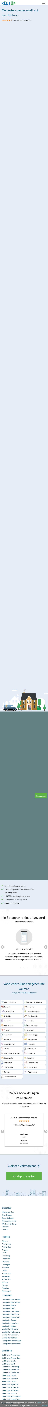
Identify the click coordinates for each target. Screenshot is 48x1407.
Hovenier (30, 1021)
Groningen (6, 1264)
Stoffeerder (31, 1053)
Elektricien (7, 1016)
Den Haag (6, 1256)
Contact (5, 1230)
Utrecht (5, 1285)
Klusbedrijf (30, 1030)
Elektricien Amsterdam (11, 1358)
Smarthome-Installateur (12, 1053)
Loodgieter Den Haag (10, 1311)
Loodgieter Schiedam (10, 1335)
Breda (4, 1253)
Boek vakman (41, 796)
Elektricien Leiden (9, 1381)
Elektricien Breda (9, 1361)
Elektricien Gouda (9, 1375)
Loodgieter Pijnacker (10, 1329)
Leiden (4, 1270)
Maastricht (6, 1273)
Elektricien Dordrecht (10, 1370)
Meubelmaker (32, 1039)
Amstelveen (6, 1244)
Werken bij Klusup (9, 1224)
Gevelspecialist (33, 1016)
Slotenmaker (31, 1049)
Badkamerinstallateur (34, 1002)
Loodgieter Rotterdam (11, 1332)
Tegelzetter (8, 1063)
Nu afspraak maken (24, 1176)
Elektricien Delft (8, 1364)
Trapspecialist (32, 1067)
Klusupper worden (9, 1221)
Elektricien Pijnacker (10, 1384)
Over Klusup (7, 1215)
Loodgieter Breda (9, 1305)
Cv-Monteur (30, 1007)
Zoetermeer (6, 1291)
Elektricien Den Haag (10, 1367)
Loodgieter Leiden (9, 1326)
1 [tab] (20, 968)
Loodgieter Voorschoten (11, 1340)
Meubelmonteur (9, 1044)
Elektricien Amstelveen (11, 1355)
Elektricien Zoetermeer (11, 1399)
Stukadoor (30, 1058)
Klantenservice (8, 1212)
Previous (1, 946)
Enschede (5, 1261)
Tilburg (5, 1282)
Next (45, 946)
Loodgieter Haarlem (10, 1323)
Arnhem (5, 1250)
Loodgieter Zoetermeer (11, 1343)
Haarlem (5, 1267)
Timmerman (8, 1067)
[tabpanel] (24, 943)
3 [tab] (27, 968)
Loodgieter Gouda (9, 1320)
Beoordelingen (8, 1218)
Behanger (7, 1007)
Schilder (6, 1049)
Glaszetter (7, 1021)
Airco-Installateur (10, 1002)
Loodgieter (7, 1039)
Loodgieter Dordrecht (10, 1314)
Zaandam (5, 1288)
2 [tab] (24, 968)
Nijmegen (6, 1276)
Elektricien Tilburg (9, 1393)
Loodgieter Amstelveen (11, 1299)
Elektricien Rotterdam (10, 1387)
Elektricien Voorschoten (11, 1396)
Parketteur (31, 1044)
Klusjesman (8, 1035)
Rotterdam (6, 1279)
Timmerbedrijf (33, 1063)
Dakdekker (10, 1011)
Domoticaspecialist (33, 1011)
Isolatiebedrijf (9, 1025)
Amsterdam (6, 1247)
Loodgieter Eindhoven (10, 1317)
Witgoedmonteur (10, 1077)
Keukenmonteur (32, 1025)
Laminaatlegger (33, 1035)
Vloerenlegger (32, 1072)
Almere (5, 1241)
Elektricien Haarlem (10, 1378)
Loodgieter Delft (8, 1308)
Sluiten (44, 1405)
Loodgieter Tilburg (9, 1338)
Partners (5, 1227)
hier (39, 1402)
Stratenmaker (9, 1058)
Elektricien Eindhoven (10, 1373)
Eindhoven (6, 1258)
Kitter (8, 1030)
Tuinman (7, 1072)
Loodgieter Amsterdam (11, 1302)
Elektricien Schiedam (10, 1390)
